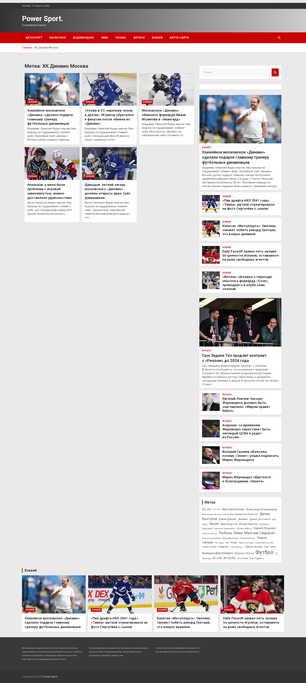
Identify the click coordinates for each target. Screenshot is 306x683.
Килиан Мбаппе (244, 528)
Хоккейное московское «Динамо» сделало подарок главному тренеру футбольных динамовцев (50, 117)
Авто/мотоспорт (233, 509)
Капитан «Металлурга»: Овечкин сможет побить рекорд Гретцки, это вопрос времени (249, 230)
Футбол (139, 37)
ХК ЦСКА (229, 558)
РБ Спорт (219, 543)
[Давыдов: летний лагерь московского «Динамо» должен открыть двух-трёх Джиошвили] (109, 163)
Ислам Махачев (248, 524)
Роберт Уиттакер (246, 543)
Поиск (275, 72)
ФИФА (273, 547)
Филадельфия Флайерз (217, 553)
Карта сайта (179, 37)
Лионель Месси (209, 533)
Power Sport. (42, 18)
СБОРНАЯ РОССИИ (264, 543)
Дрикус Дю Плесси (259, 519)
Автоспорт (34, 37)
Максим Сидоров (259, 533)
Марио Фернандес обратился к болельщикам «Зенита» (246, 479)
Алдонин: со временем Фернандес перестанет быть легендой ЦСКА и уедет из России (246, 431)
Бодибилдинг (83, 37)
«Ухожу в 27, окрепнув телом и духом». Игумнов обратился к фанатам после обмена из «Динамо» (109, 117)
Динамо (243, 519)
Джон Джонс (227, 519)
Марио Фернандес (230, 538)
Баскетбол (57, 37)
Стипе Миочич (236, 547)
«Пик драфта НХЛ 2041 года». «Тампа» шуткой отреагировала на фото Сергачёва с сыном (248, 204)
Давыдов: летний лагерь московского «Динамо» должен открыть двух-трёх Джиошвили (107, 191)
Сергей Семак (209, 547)
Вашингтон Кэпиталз (246, 514)
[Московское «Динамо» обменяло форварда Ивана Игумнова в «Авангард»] (166, 89)
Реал (234, 542)
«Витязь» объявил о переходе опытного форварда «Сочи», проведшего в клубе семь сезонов (247, 283)
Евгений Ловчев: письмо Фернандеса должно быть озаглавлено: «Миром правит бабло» (246, 405)
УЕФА (266, 547)
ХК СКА (217, 558)
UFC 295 (216, 509)
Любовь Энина (231, 533)
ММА (104, 37)
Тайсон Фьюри (253, 546)
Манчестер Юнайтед (211, 538)
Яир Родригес (257, 558)
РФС (227, 543)
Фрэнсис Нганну (244, 553)
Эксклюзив (242, 558)
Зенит (214, 524)
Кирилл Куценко (265, 528)
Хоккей (157, 37)
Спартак (223, 546)
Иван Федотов (229, 524)
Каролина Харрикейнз (224, 528)
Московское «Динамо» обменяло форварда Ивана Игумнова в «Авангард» (164, 114)
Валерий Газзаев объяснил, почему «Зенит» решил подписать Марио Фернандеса (250, 456)
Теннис (120, 37)
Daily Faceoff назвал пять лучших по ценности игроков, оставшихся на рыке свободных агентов (250, 255)
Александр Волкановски (261, 509)
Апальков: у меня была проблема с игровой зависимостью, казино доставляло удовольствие (49, 191)
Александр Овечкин (211, 514)
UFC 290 (206, 509)
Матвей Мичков (247, 538)
